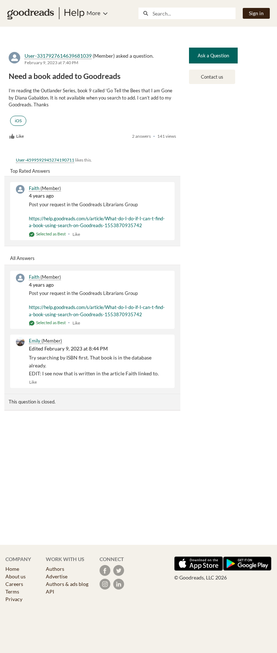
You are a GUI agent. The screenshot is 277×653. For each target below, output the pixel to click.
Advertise (56, 576)
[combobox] (194, 13)
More (93, 12)
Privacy (13, 599)
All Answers (22, 258)
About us (15, 576)
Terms (12, 591)
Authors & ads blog (67, 584)
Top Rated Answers (30, 171)
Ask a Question (213, 55)
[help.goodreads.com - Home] (45, 13)
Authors (55, 569)
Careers (14, 584)
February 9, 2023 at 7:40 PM (51, 62)
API (50, 591)
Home (12, 569)
